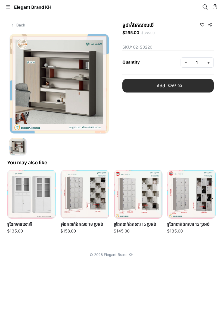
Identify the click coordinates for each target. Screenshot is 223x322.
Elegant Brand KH (32, 7)
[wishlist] (202, 25)
